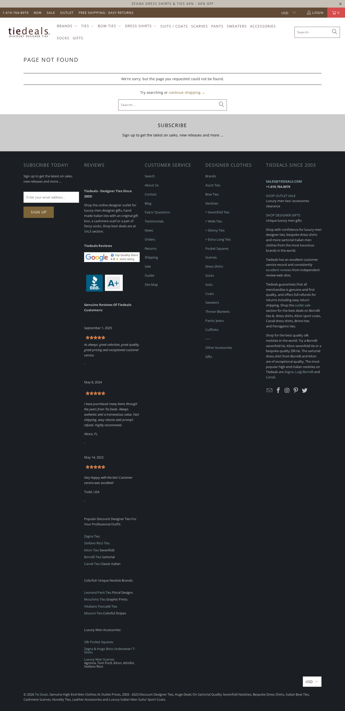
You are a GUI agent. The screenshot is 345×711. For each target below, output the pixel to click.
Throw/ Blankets (217, 311)
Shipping (151, 257)
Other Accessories (218, 347)
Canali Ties (92, 563)
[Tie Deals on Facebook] (278, 390)
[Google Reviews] (112, 261)
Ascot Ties (212, 185)
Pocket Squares (217, 248)
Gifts (208, 356)
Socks (209, 275)
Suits (209, 284)
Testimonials (154, 221)
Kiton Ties (91, 550)
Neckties (211, 203)
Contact (151, 194)
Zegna (288, 371)
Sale (51, 12)
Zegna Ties (92, 536)
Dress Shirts (214, 266)
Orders (150, 239)
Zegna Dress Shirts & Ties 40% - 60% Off (173, 4)
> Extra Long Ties (218, 239)
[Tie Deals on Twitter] (305, 390)
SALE (87, 231)
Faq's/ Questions (157, 212)
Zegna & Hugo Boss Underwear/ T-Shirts (109, 650)
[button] (67, 26)
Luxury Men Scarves (99, 659)
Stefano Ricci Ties (97, 543)
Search (150, 176)
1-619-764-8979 (16, 12)
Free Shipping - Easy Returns (106, 12)
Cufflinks (211, 329)
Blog (148, 203)
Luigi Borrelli (304, 371)
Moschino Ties (95, 599)
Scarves (211, 257)
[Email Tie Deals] (270, 390)
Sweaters (212, 302)
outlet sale (302, 305)
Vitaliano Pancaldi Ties (100, 606)
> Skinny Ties (215, 230)
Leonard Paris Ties (97, 592)
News (149, 230)
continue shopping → (187, 92)
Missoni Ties (93, 613)
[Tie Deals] (28, 32)
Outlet (66, 12)
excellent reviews (278, 270)
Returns (151, 248)
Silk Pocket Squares (98, 642)
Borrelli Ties (92, 557)
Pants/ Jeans (214, 320)
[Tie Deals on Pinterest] (296, 390)
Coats (209, 293)
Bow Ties (211, 194)
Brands (210, 176)
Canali (270, 377)
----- (207, 338)
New (38, 12)
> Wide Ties (213, 221)
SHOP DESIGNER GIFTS (283, 215)
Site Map (151, 284)
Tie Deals (41, 694)
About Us (152, 185)
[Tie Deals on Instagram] (287, 390)
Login (318, 12)
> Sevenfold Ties (217, 212)
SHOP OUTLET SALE (280, 195)
